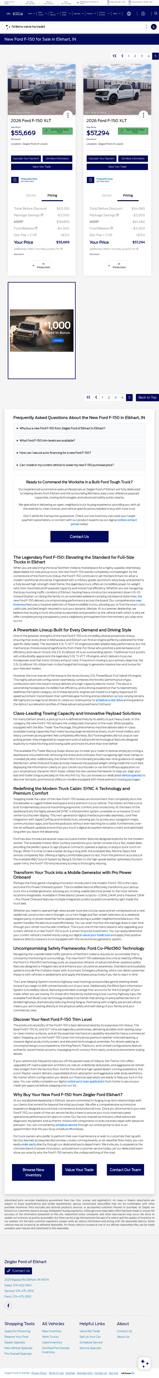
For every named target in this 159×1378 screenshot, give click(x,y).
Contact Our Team (125, 1170)
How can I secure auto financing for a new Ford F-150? (55, 452)
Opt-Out (113, 1373)
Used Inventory (52, 1342)
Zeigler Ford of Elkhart (17, 1373)
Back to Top (147, 397)
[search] (156, 13)
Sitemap (70, 1373)
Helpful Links (92, 1323)
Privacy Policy (39, 1373)
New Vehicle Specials (18, 1348)
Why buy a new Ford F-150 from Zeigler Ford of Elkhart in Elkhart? (62, 428)
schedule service (66, 1125)
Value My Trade (90, 1331)
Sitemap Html (85, 1373)
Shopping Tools (19, 1323)
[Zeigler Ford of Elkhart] (14, 13)
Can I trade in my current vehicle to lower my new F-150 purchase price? (67, 465)
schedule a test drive (109, 700)
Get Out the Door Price (60, 130)
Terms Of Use (56, 1373)
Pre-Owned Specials (18, 1353)
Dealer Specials (14, 1342)
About (123, 1323)
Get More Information (57, 158)
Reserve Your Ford (16, 1336)
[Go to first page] (114, 56)
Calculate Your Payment (26, 158)
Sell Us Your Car (90, 1336)
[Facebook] (8, 1306)
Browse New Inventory (33, 1172)
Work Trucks (50, 1336)
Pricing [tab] (52, 195)
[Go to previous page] (122, 56)
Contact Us (79, 537)
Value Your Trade (42, 166)
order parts (28, 1144)
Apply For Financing (17, 1331)
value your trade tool (96, 935)
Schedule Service (91, 1342)
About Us (123, 1336)
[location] (77, 3)
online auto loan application (86, 1081)
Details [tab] (31, 195)
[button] (68, 115)
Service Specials (90, 1348)
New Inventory (51, 1331)
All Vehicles (53, 1323)
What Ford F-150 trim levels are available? (47, 440)
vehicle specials (131, 775)
